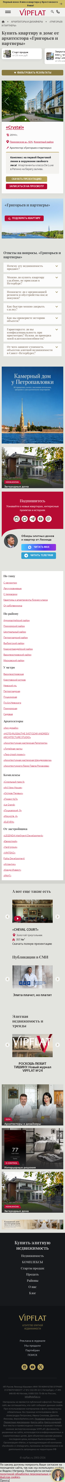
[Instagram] (17, 519)
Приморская (10, 708)
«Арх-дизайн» (10, 727)
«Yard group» (10, 847)
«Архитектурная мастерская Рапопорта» (25, 743)
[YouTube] (32, 1367)
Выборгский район (13, 643)
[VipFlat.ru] (32, 12)
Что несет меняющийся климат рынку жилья (32, 996)
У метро (9, 667)
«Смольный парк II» (14, 781)
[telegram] (32, 519)
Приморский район (14, 626)
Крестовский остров (14, 679)
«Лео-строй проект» (14, 754)
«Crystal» (15, 127)
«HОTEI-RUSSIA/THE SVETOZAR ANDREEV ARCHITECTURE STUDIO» (26, 735)
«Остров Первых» (13, 793)
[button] (8, 12)
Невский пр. (10, 685)
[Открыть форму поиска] (52, 12)
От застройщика (15, 829)
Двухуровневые (12, 588)
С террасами (10, 594)
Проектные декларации (17, 1422)
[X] (40, 1367)
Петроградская (11, 691)
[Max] (24, 519)
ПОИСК (32, 1355)
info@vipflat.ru (32, 1397)
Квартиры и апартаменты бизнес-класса (25, 599)
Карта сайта (37, 1422)
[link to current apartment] (32, 101)
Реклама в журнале (32, 1340)
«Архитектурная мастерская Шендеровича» (27, 760)
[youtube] (40, 519)
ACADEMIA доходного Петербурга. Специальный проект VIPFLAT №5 (32, 1069)
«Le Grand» (9, 804)
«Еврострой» (10, 841)
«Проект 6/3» (10, 799)
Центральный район (14, 631)
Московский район (13, 660)
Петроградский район (15, 637)
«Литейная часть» (13, 748)
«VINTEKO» (9, 852)
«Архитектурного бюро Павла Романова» (26, 765)
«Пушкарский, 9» (12, 810)
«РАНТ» (7, 875)
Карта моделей (52, 1422)
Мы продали (32, 1345)
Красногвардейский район (18, 649)
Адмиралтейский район (16, 620)
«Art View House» (12, 787)
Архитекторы (13, 721)
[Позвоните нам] (58, 12)
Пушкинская (10, 697)
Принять (4, 1480)
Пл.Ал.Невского (12, 702)
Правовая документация (48, 1419)
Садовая (8, 714)
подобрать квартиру (26, 218)
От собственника (12, 605)
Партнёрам (32, 1350)
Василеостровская (13, 674)
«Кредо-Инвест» (12, 869)
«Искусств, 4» (10, 816)
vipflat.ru (27, 1457)
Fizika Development (14, 858)
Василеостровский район (17, 654)
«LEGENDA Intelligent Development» (23, 835)
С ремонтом (10, 582)
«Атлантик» (9, 864)
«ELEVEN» (8, 821)
